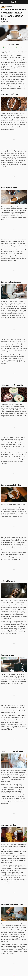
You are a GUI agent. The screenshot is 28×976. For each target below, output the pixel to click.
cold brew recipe (7, 944)
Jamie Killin (5, 21)
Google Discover (21, 47)
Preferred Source (8, 47)
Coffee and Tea (9, 6)
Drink (3, 6)
